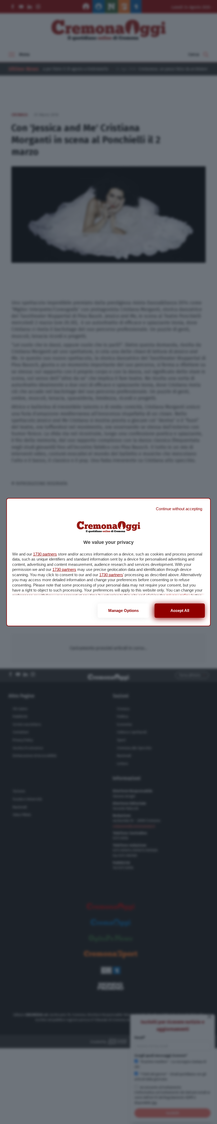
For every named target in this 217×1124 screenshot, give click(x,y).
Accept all (179, 610)
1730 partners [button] (45, 554)
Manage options (123, 610)
